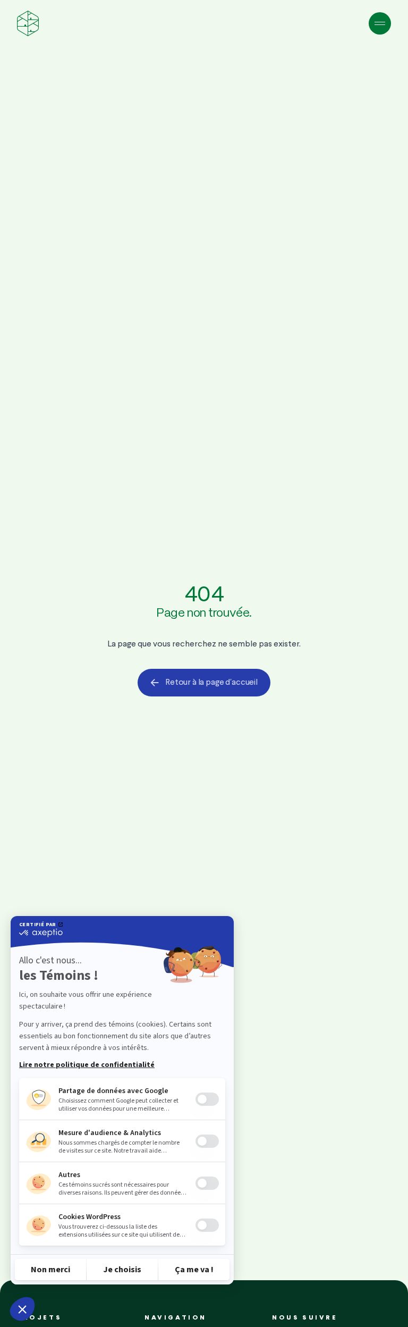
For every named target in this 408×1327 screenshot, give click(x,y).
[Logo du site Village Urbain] (28, 23)
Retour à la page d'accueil (211, 682)
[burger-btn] (380, 23)
